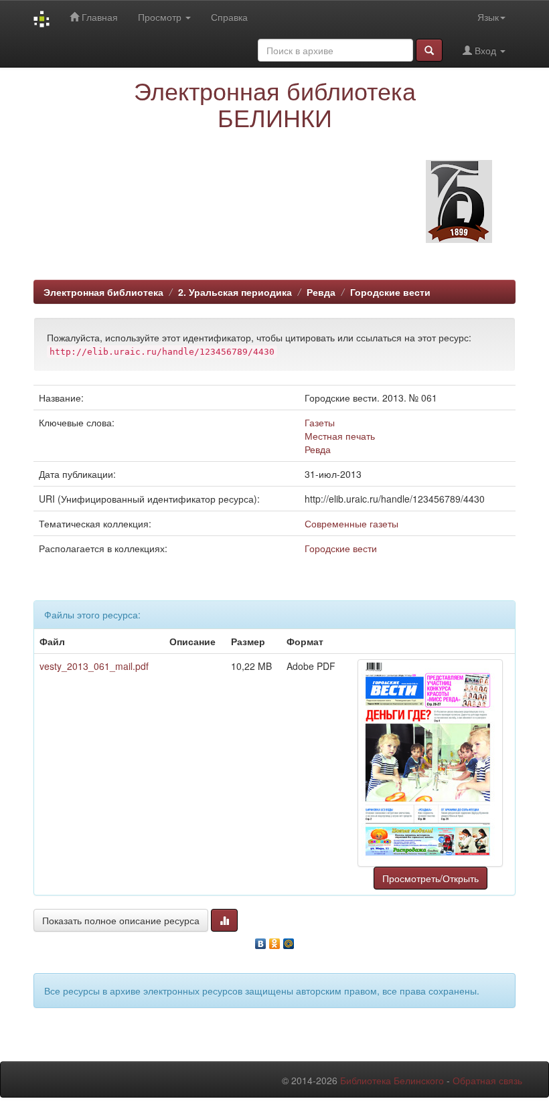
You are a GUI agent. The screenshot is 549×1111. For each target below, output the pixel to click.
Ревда (321, 291)
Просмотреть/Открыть (430, 878)
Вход (485, 50)
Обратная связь (487, 1080)
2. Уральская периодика (235, 291)
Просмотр (161, 16)
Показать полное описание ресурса (121, 920)
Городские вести (390, 291)
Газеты (320, 422)
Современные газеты (351, 523)
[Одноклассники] (275, 940)
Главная (98, 16)
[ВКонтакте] (261, 940)
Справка (229, 16)
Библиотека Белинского (392, 1080)
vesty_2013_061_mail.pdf (94, 666)
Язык (488, 16)
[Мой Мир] (289, 940)
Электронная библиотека (103, 291)
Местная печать (340, 435)
